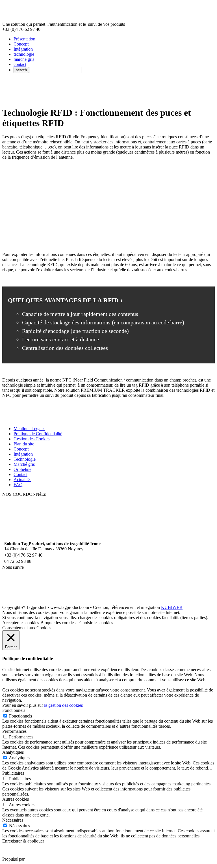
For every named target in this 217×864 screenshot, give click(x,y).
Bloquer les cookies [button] (57, 622)
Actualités (22, 479)
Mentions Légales (29, 428)
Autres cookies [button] (15, 799)
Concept (21, 44)
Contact (20, 474)
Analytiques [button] (13, 752)
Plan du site (24, 443)
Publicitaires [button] (13, 773)
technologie (24, 54)
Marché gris (24, 464)
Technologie (25, 459)
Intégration (23, 49)
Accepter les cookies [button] (20, 622)
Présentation (24, 38)
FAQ (18, 484)
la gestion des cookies (63, 705)
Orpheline (22, 469)
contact (20, 64)
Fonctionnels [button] (13, 710)
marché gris (24, 59)
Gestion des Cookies (32, 438)
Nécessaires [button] (12, 820)
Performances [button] (14, 731)
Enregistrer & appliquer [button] (23, 841)
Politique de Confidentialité (38, 433)
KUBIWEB (172, 607)
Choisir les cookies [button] (96, 622)
